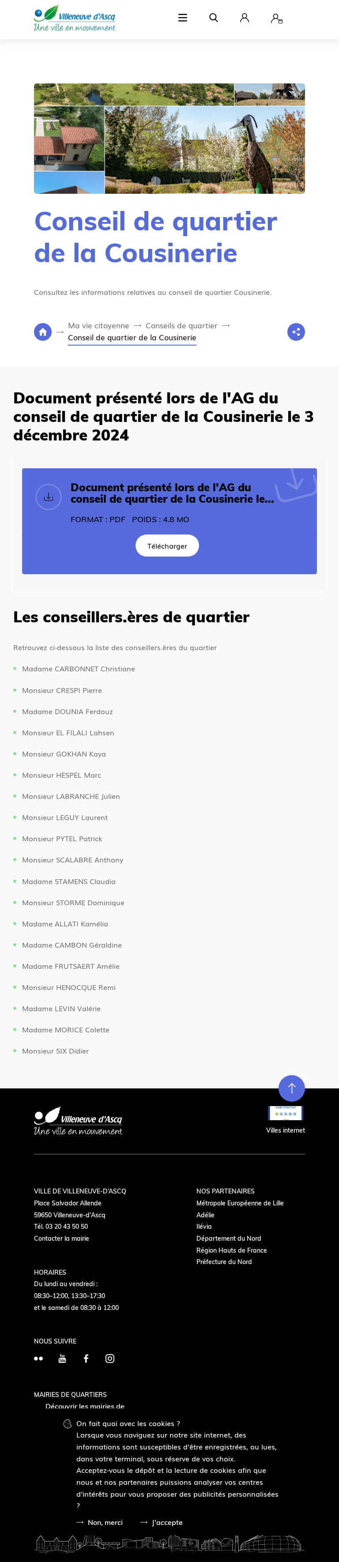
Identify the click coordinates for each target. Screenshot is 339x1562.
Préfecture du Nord (224, 1262)
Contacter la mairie (61, 1238)
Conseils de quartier (182, 325)
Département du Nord (228, 1238)
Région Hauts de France (231, 1250)
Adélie (205, 1215)
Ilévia (204, 1227)
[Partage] (296, 332)
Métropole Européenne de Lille (240, 1203)
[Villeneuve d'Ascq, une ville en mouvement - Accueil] (75, 19)
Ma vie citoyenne (98, 325)
